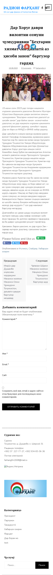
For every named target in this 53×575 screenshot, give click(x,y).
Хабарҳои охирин (13, 529)
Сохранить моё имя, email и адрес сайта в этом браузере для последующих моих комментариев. (22, 393)
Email (5, 364)
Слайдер (33, 248)
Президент (9, 516)
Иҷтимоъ (23, 248)
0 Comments (26, 68)
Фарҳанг (8, 533)
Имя (5, 353)
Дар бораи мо (11, 538)
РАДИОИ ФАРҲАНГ (22, 7)
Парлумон (9, 520)
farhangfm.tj (41, 68)
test (6, 542)
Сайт (4, 375)
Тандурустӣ (10, 524)
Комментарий (9, 319)
